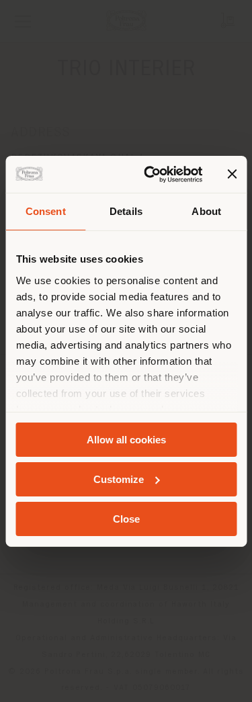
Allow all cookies (126, 439)
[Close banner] (232, 174)
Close (126, 518)
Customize (118, 479)
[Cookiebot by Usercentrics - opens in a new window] (150, 174)
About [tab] (206, 211)
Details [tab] (126, 211)
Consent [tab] (46, 211)
